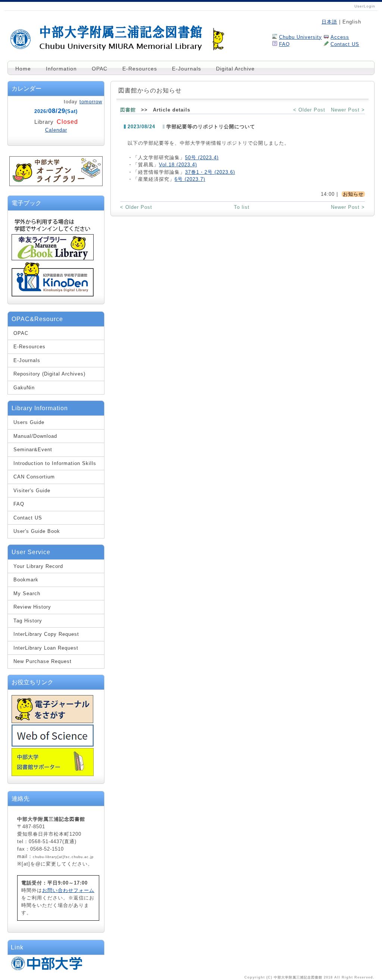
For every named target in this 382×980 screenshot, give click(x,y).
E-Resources (139, 69)
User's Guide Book (36, 531)
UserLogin (364, 6)
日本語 (329, 22)
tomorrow (90, 101)
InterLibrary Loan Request (45, 648)
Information (61, 69)
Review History (32, 607)
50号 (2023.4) (202, 157)
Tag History (27, 621)
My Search (26, 593)
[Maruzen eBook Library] (53, 259)
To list (242, 207)
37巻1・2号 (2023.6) (210, 172)
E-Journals (186, 69)
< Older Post (309, 110)
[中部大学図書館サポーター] (53, 774)
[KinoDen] (53, 295)
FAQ (284, 44)
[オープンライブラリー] (56, 184)
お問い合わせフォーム (68, 890)
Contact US (345, 44)
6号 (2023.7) (190, 179)
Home (23, 69)
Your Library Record (38, 566)
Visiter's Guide (31, 490)
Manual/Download (35, 436)
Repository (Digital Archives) (49, 374)
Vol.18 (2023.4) (178, 164)
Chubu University (300, 37)
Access (340, 37)
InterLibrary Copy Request (46, 634)
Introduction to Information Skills (54, 463)
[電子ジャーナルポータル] (52, 721)
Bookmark (25, 579)
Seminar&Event (32, 449)
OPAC (99, 69)
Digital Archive (235, 69)
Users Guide (28, 422)
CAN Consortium (34, 477)
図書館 (128, 110)
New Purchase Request (42, 661)
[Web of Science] (53, 745)
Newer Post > (348, 110)
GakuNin (24, 387)
